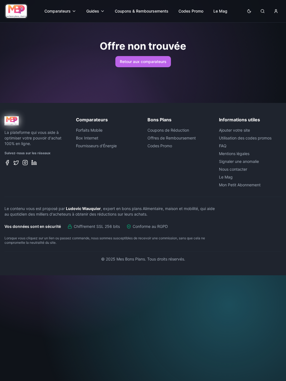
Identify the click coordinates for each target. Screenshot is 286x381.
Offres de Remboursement (171, 138)
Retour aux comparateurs (143, 61)
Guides (92, 11)
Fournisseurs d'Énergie (96, 145)
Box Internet (87, 138)
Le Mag (220, 11)
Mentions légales (234, 153)
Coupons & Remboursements (141, 11)
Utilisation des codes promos (245, 138)
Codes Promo (190, 11)
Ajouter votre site (234, 130)
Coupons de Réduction (168, 130)
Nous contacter (233, 169)
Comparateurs (57, 11)
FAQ (223, 145)
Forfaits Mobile (89, 130)
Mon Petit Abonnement (240, 184)
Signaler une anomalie (239, 161)
